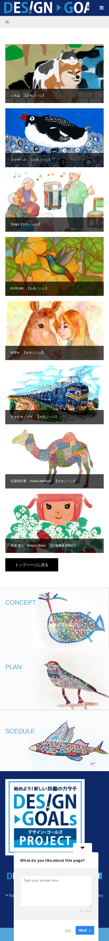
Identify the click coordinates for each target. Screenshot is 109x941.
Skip (68, 930)
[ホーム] (7, 20)
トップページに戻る (31, 565)
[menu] (101, 8)
